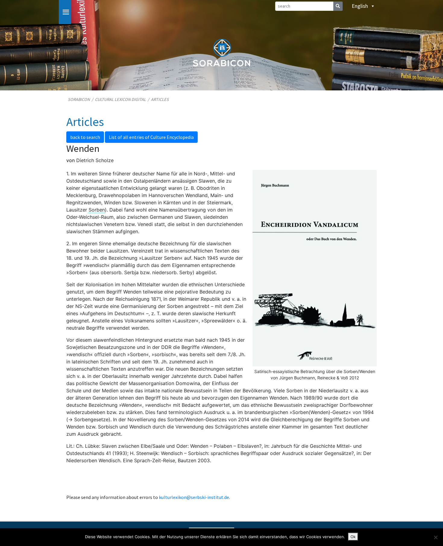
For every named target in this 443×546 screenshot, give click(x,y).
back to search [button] (85, 137)
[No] (435, 537)
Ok (353, 536)
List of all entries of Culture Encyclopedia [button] (151, 137)
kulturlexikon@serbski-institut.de (194, 497)
